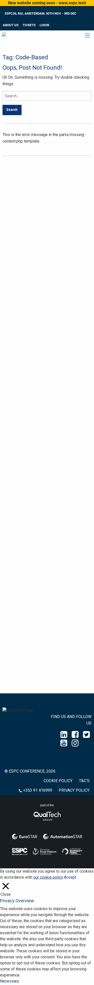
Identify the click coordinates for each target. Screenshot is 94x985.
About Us (11, 25)
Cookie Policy (58, 780)
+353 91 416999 (37, 790)
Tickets (29, 25)
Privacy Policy (74, 790)
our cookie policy (48, 877)
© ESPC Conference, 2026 (30, 771)
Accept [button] (70, 877)
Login (44, 25)
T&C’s (84, 780)
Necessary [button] (9, 981)
